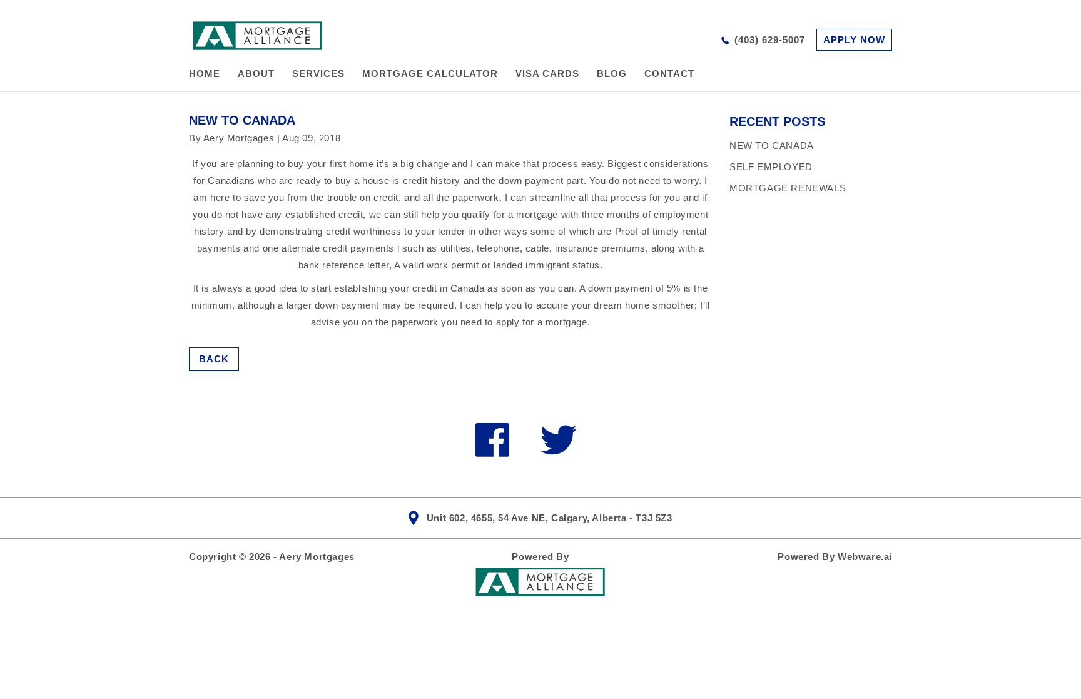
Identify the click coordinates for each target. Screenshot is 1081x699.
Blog (612, 73)
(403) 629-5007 (769, 39)
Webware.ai (865, 556)
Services (318, 73)
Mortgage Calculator (430, 73)
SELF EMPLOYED (771, 166)
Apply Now (854, 39)
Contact (669, 73)
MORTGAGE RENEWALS (787, 188)
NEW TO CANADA (771, 145)
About (256, 73)
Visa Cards (547, 73)
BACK (214, 359)
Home (204, 73)
